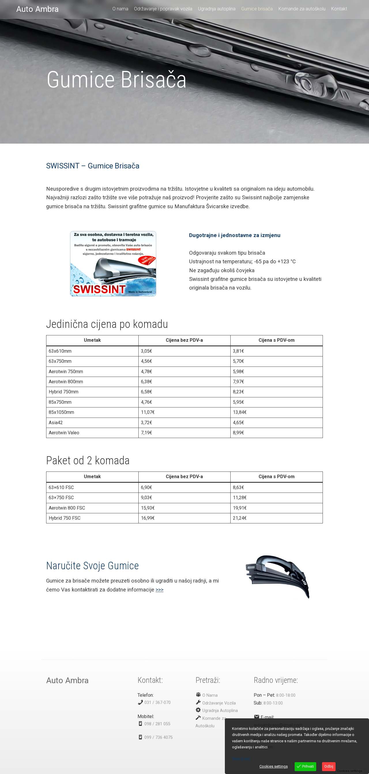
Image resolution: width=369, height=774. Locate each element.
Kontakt (339, 9)
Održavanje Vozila (218, 703)
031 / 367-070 (157, 702)
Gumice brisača (257, 9)
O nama (120, 9)
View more (241, 758)
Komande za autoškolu (301, 9)
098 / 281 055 (157, 724)
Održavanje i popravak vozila (163, 9)
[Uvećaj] (149, 238)
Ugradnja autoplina (217, 9)
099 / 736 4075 (158, 737)
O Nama (209, 695)
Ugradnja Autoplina (219, 710)
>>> (159, 590)
